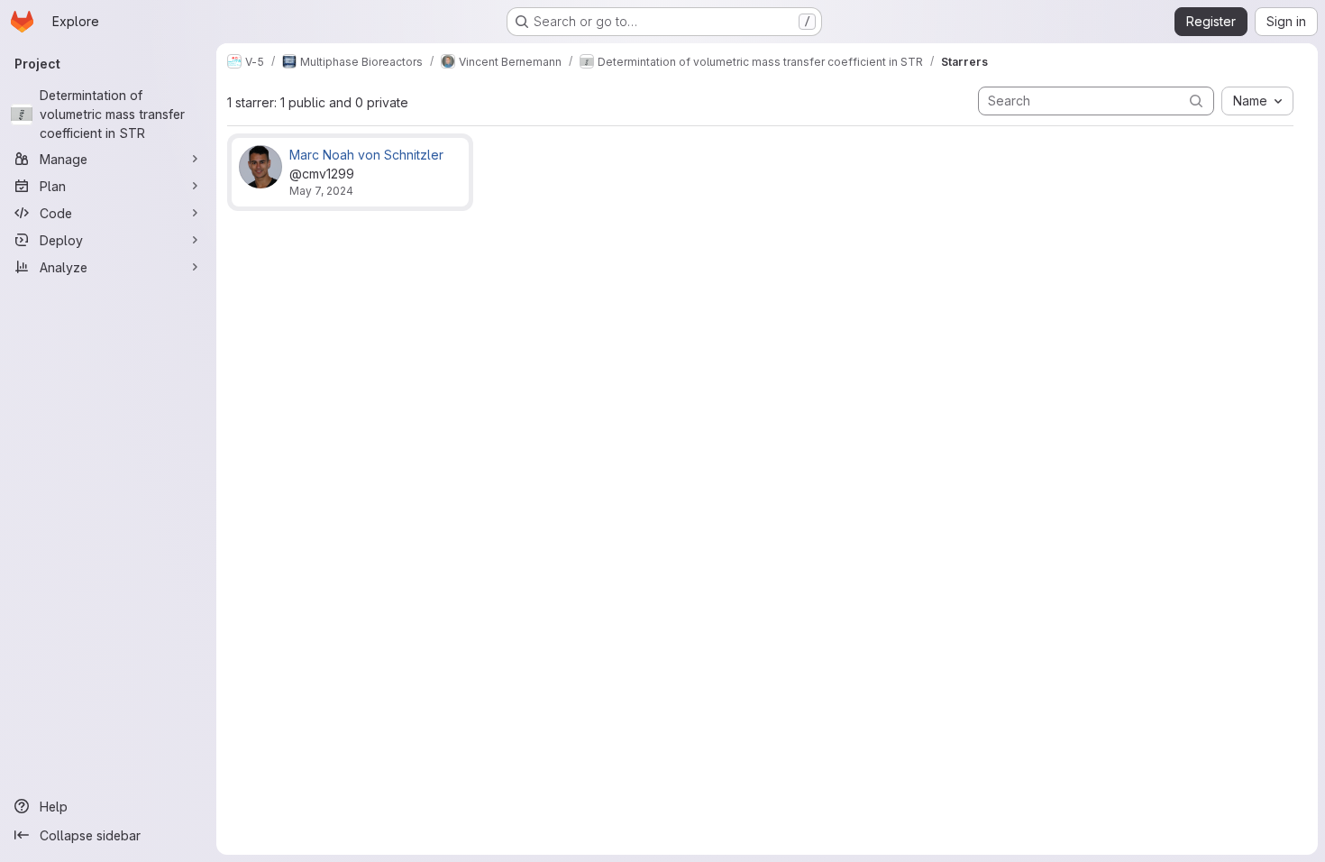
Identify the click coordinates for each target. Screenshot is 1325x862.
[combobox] (1257, 101)
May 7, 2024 (321, 190)
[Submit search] (1196, 100)
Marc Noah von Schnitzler (366, 154)
